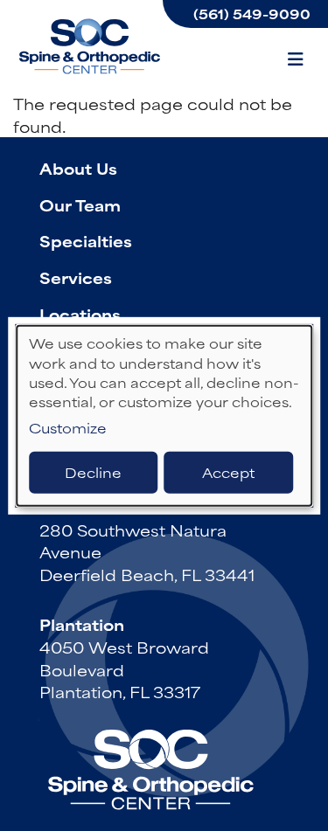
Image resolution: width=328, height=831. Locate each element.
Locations (80, 313)
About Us (78, 167)
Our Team (80, 204)
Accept (228, 472)
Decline (93, 472)
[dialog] (164, 415)
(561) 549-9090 (252, 13)
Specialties (85, 240)
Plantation (81, 624)
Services (75, 277)
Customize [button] (68, 428)
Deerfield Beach (107, 506)
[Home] (92, 46)
